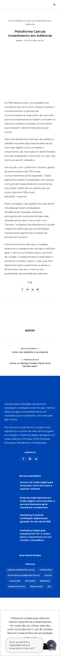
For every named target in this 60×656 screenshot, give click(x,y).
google (48, 575)
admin (30, 330)
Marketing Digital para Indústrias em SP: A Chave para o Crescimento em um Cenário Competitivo (36, 535)
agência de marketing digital (21, 570)
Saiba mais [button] (30, 637)
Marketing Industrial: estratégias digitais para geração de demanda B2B (35, 518)
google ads (14, 581)
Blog (10, 20)
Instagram (30, 581)
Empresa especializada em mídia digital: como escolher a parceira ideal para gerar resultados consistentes (37, 502)
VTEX (10, 102)
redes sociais (36, 587)
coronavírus (46, 570)
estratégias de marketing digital (24, 575)
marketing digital (16, 587)
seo (49, 587)
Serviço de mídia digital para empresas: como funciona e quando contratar (36, 485)
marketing (45, 581)
